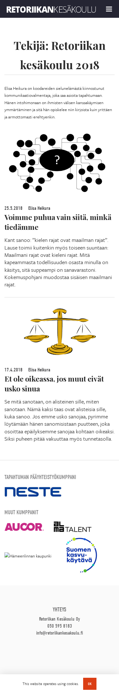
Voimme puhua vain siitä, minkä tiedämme (57, 222)
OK (90, 684)
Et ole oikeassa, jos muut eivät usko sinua (54, 383)
